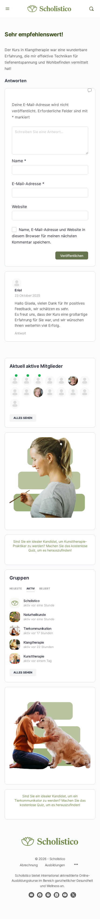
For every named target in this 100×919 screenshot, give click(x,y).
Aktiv (31, 588)
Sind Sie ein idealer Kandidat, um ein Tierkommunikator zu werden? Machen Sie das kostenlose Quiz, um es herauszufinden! (50, 800)
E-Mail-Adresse (28, 183)
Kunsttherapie (33, 656)
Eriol (18, 290)
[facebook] (40, 895)
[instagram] (48, 895)
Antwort (20, 333)
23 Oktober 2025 (27, 295)
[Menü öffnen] (7, 8)
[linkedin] (56, 895)
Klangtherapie (33, 642)
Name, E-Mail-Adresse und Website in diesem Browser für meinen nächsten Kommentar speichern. (48, 235)
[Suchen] (91, 9)
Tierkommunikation (37, 628)
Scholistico (31, 601)
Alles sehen (22, 418)
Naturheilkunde (34, 615)
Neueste (16, 588)
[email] (31, 895)
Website (19, 206)
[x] (73, 895)
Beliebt (44, 588)
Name (19, 161)
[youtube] (65, 895)
